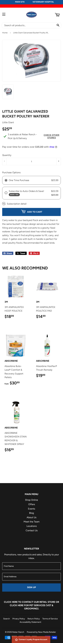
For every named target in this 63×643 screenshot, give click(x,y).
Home (4, 33)
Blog (31, 513)
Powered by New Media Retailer (41, 632)
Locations (32, 526)
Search (6, 618)
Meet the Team (32, 521)
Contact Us (32, 530)
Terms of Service (50, 618)
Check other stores (51, 136)
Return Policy (34, 618)
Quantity (6, 155)
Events (31, 508)
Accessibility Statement (30, 622)
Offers (31, 504)
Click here (11, 602)
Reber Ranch (18, 632)
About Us (31, 517)
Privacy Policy (18, 618)
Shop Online (31, 500)
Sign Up (31, 587)
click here (16, 605)
